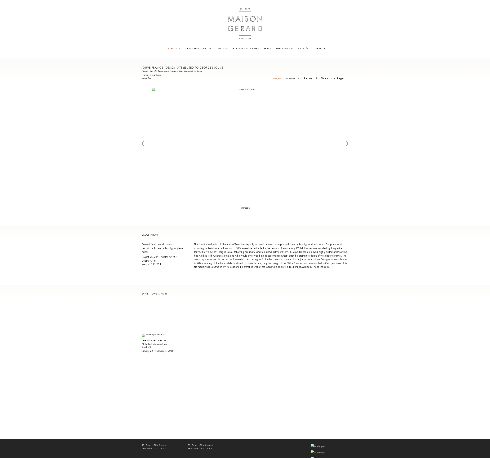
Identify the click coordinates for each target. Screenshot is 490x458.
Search (320, 48)
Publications (285, 48)
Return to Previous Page (324, 79)
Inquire (245, 208)
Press (267, 48)
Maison (223, 48)
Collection (173, 48)
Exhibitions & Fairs (246, 48)
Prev (143, 143)
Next (346, 143)
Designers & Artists (199, 48)
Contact (304, 48)
